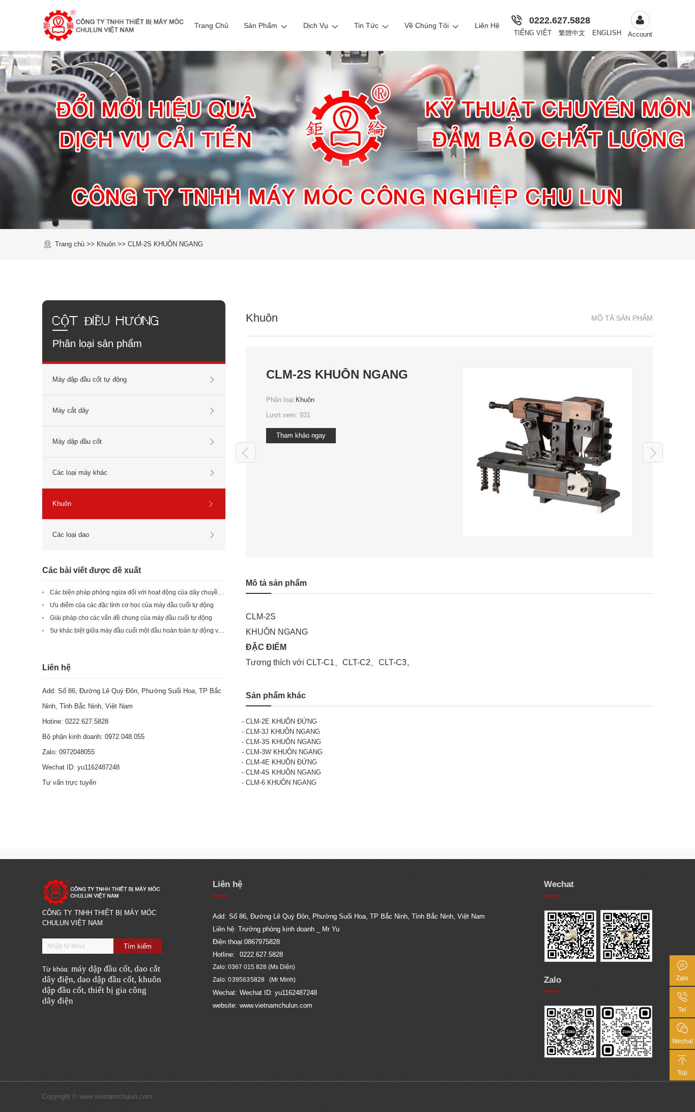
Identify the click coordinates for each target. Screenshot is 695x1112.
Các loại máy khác (79, 472)
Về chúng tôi (426, 25)
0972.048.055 (124, 736)
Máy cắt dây (70, 410)
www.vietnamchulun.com (276, 1005)
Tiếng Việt (533, 33)
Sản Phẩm (260, 25)
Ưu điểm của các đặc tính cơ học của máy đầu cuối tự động (132, 605)
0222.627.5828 (559, 20)
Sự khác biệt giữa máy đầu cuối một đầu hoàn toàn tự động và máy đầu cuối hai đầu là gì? (175, 630)
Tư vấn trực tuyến (69, 782)
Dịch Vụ (315, 25)
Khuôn (305, 400)
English (606, 33)
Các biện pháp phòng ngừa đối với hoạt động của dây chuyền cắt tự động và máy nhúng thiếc (179, 592)
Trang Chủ (211, 25)
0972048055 (77, 752)
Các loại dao (70, 534)
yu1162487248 (98, 767)
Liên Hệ (487, 25)
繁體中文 (572, 33)
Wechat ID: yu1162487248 (278, 992)
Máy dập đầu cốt (77, 441)
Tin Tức (366, 25)
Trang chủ (69, 244)
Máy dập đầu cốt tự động (89, 379)
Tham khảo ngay (301, 435)
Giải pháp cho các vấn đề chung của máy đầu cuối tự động (131, 617)
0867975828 (262, 942)
